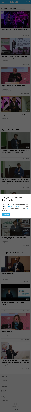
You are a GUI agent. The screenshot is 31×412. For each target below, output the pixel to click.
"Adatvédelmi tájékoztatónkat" (12, 206)
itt (27, 208)
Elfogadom (6, 214)
